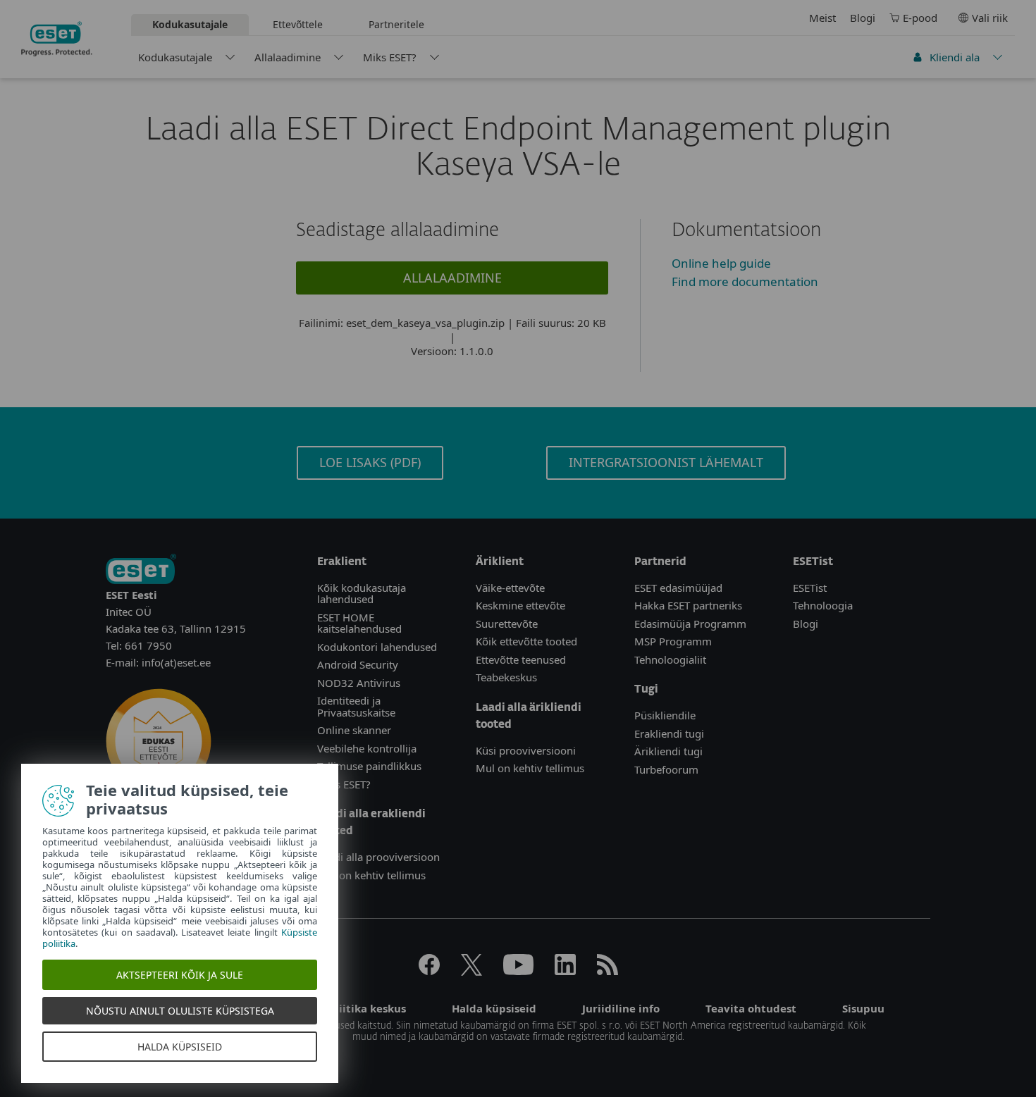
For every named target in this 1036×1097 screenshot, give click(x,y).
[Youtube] (518, 971)
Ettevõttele (298, 24)
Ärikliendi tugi (668, 751)
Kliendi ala (955, 57)
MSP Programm (673, 641)
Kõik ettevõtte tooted (526, 641)
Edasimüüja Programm (690, 623)
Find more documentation (745, 281)
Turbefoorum (666, 769)
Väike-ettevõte (510, 588)
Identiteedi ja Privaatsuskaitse (356, 706)
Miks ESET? (390, 57)
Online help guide (721, 263)
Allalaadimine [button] (452, 277)
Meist (822, 18)
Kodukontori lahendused (377, 647)
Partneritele (396, 24)
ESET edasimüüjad (678, 588)
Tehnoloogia (823, 605)
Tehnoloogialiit (670, 659)
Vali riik (990, 18)
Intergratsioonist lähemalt (666, 462)
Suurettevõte (507, 623)
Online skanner (354, 730)
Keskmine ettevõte (520, 605)
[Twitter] (471, 971)
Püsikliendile (665, 715)
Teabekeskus (506, 677)
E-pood (920, 18)
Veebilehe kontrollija (367, 748)
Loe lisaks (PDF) (370, 462)
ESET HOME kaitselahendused (359, 623)
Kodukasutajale (175, 57)
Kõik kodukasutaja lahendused (361, 594)
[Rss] (607, 971)
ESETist (810, 588)
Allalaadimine (287, 57)
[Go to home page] (141, 570)
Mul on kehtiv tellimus (371, 875)
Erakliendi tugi (669, 733)
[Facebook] (429, 971)
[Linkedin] (565, 971)
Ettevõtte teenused (521, 659)
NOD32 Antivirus (358, 683)
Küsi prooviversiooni (526, 750)
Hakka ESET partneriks (688, 605)
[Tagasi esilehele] (56, 39)
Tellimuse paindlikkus (369, 766)
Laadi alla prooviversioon (378, 857)
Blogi (862, 18)
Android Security (357, 664)
